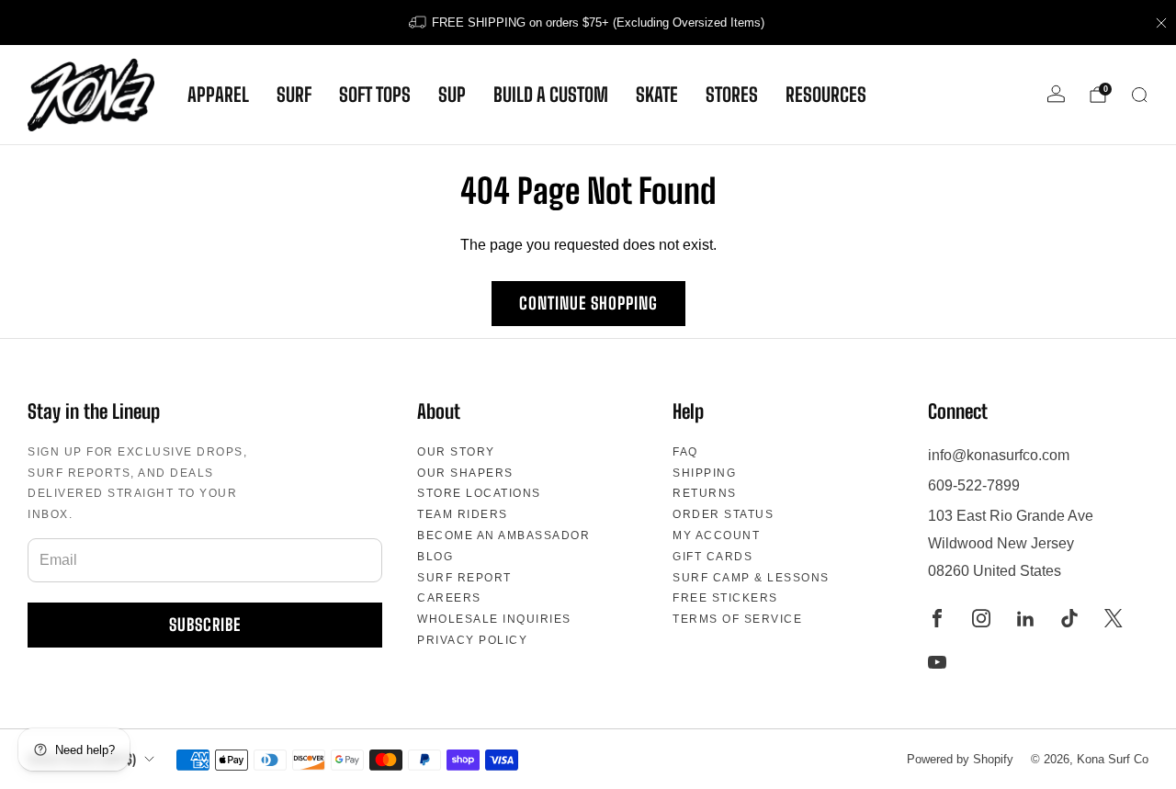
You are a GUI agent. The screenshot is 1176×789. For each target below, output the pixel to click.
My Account (716, 535)
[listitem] (588, 22)
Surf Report (464, 577)
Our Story (456, 451)
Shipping (704, 473)
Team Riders (462, 514)
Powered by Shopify (960, 759)
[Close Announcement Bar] (1161, 23)
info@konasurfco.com (998, 455)
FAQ (685, 451)
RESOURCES (826, 95)
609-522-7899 (974, 485)
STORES (732, 95)
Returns (705, 493)
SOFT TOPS (375, 95)
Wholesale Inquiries (494, 619)
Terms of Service (737, 619)
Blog (435, 556)
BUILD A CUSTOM (550, 95)
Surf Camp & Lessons (751, 577)
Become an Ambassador (503, 535)
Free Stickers (725, 598)
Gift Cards (712, 556)
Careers (449, 598)
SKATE (657, 95)
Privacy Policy (472, 640)
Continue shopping (588, 303)
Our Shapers (465, 473)
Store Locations (479, 493)
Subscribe (205, 624)
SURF (294, 95)
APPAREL (218, 95)
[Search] (1139, 94)
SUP (452, 95)
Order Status (723, 514)
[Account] (1056, 94)
